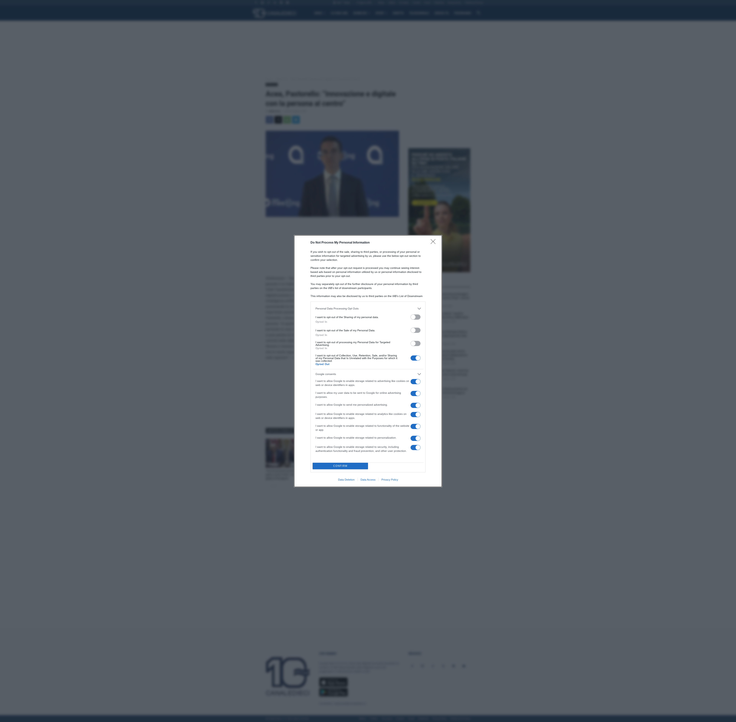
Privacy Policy (389, 479)
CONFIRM (340, 465)
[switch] (416, 317)
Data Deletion (346, 479)
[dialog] (368, 361)
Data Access (368, 479)
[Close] (434, 242)
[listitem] (368, 309)
